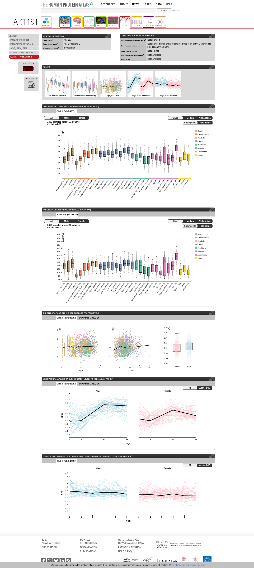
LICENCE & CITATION (129, 547)
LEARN (148, 4)
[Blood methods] (31, 85)
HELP (169, 4)
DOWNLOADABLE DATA (131, 543)
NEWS (135, 4)
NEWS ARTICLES (51, 543)
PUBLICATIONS (88, 551)
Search (164, 10)
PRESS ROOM (49, 547)
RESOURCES (108, 4)
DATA (159, 4)
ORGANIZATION (88, 547)
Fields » (175, 10)
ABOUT (124, 4)
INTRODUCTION (88, 543)
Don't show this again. (196, 565)
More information (177, 565)
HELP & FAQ (125, 551)
